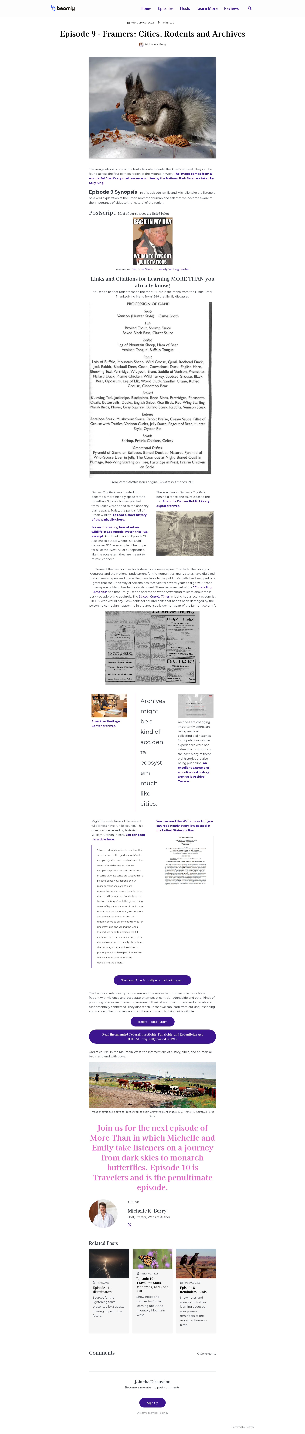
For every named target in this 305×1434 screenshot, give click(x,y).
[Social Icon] (130, 1225)
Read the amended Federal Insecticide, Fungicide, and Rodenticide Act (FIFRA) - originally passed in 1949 (152, 1036)
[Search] (248, 8)
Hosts (185, 8)
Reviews (231, 8)
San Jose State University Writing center (160, 269)
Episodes (165, 8)
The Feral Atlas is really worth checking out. (152, 980)
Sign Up (152, 1403)
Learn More (207, 8)
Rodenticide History (152, 1022)
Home (145, 8)
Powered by (242, 1427)
